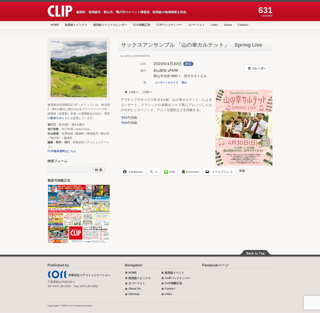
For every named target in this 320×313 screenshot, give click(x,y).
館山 (184, 82)
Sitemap (133, 294)
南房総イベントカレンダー (110, 24)
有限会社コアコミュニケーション (89, 275)
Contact (243, 24)
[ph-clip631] (79, 69)
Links (214, 24)
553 (124, 117)
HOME (55, 24)
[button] (244, 128)
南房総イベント (174, 272)
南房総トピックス (76, 24)
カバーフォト (196, 24)
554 (124, 123)
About (228, 24)
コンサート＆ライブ (166, 82)
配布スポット (58, 118)
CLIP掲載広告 (141, 24)
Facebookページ (215, 265)
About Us (134, 288)
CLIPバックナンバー (169, 24)
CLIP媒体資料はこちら (62, 151)
